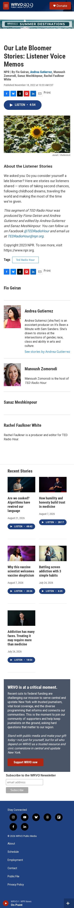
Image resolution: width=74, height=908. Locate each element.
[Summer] (37, 24)
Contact (12, 868)
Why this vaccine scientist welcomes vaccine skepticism (21, 571)
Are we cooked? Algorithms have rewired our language (19, 504)
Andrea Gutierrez (41, 72)
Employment (15, 860)
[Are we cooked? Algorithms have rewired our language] (21, 484)
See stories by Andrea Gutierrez (47, 352)
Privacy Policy (16, 884)
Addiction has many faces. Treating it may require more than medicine (21, 638)
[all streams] (69, 903)
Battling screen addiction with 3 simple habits (50, 571)
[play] (5, 903)
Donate (62, 5)
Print (47, 92)
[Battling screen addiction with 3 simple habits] (53, 553)
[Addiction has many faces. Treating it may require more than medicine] (21, 618)
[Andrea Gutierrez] (12, 316)
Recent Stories (20, 471)
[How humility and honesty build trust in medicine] (53, 484)
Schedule (13, 851)
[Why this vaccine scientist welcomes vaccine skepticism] (21, 553)
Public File (13, 876)
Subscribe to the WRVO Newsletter (31, 775)
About (11, 843)
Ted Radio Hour (25, 259)
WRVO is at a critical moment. (32, 687)
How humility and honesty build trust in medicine (52, 502)
